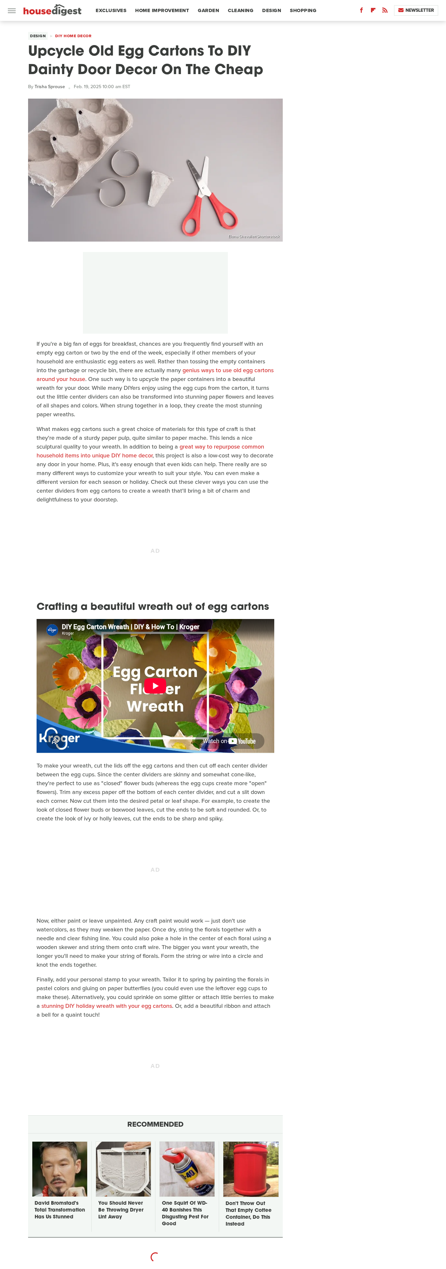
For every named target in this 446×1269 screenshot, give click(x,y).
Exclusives (111, 10)
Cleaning (240, 10)
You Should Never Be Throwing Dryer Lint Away (120, 1210)
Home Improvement (162, 10)
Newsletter (420, 10)
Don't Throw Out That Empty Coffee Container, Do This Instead (249, 1214)
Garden (208, 10)
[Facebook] (361, 11)
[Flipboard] (373, 11)
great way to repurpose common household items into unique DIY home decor (150, 451)
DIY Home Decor (73, 36)
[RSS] (385, 11)
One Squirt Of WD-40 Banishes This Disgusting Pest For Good (185, 1214)
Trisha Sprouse (50, 86)
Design (271, 10)
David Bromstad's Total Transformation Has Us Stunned (60, 1210)
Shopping (303, 10)
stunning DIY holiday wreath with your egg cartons (106, 1006)
